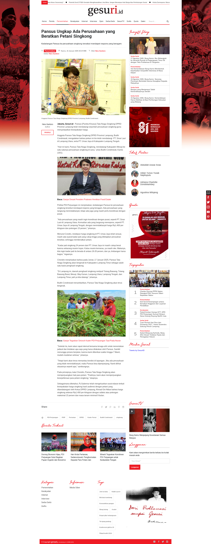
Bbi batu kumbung (105, 497)
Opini (101, 21)
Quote (136, 21)
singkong (119, 417)
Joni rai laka (103, 492)
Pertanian (72, 417)
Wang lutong (103, 509)
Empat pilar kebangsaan (107, 515)
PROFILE (47, 132)
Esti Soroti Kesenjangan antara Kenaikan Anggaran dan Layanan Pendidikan (153, 304)
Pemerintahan (62, 21)
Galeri (143, 21)
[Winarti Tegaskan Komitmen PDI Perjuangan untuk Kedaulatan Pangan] (113, 442)
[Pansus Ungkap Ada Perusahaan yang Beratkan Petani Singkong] (83, 87)
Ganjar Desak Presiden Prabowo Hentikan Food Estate (87, 199)
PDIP (63, 417)
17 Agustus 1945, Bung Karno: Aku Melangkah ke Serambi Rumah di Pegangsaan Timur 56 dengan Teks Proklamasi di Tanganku (149, 60)
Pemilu (51, 21)
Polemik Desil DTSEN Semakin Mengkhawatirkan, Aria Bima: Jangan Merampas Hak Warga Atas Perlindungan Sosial (76, 2)
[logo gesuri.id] (105, 10)
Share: (44, 407)
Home (44, 21)
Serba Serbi (110, 21)
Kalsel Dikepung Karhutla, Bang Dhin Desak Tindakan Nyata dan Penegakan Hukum (152, 335)
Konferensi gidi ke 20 (106, 527)
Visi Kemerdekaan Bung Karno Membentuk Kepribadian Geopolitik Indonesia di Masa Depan (147, 71)
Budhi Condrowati (106, 417)
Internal (85, 21)
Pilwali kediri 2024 (105, 533)
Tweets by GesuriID (136, 350)
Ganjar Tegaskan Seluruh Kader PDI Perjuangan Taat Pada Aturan (92, 341)
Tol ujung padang (105, 521)
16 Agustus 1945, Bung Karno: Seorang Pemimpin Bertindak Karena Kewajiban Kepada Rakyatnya (149, 81)
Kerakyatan (74, 21)
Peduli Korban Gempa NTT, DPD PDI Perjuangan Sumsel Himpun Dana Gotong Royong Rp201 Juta (153, 314)
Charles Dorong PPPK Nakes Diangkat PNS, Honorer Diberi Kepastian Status (151, 293)
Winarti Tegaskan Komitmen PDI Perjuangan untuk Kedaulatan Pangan (112, 457)
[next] (44, 448)
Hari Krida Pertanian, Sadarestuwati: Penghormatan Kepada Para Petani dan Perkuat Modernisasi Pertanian (83, 460)
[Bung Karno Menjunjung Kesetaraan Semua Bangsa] (149, 420)
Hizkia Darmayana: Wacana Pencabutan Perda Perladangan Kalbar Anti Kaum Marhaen (149, 2)
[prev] (123, 448)
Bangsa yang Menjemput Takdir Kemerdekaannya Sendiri (143, 90)
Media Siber (75, 487)
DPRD (81, 417)
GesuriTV (120, 21)
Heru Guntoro (100, 51)
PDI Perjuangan (52, 417)
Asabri (114, 509)
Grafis (129, 21)
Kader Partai (92, 417)
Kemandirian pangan (106, 503)
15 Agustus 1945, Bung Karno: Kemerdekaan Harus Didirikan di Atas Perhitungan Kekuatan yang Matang (148, 100)
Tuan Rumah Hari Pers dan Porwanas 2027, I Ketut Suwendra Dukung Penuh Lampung (153, 324)
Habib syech (116, 492)
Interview (93, 21)
